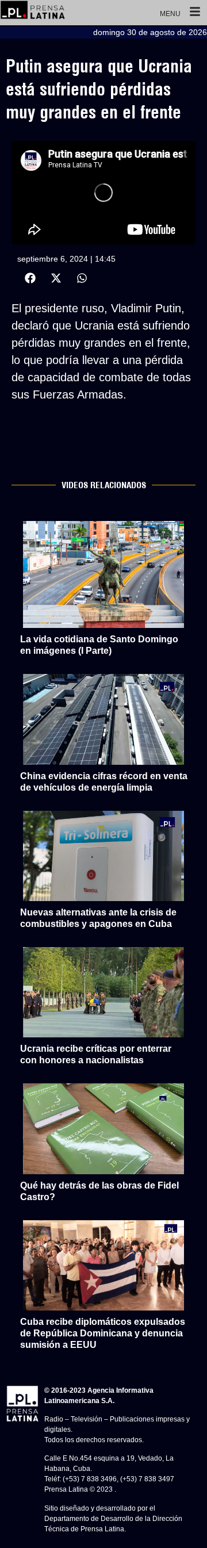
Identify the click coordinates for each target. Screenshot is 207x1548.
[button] (30, 278)
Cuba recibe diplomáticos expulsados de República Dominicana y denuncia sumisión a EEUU (102, 1333)
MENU (170, 14)
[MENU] (195, 13)
